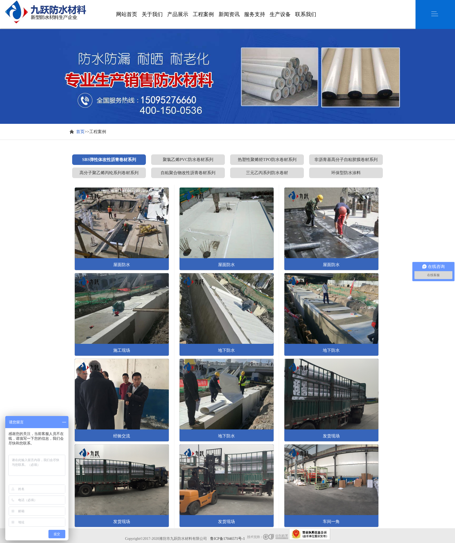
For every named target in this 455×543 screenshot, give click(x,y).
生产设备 (280, 4)
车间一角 (331, 521)
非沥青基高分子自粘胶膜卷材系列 (346, 159)
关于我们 (152, 4)
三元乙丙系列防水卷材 (267, 172)
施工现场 (121, 350)
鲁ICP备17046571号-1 (227, 539)
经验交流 (121, 436)
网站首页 (126, 4)
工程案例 (203, 4)
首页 (80, 131)
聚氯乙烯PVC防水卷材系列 (188, 159)
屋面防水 (121, 264)
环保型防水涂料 (346, 172)
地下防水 (226, 350)
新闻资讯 (229, 4)
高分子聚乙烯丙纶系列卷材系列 (109, 172)
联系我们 (305, 4)
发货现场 (121, 521)
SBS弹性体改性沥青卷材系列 (109, 159)
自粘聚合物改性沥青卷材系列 (188, 172)
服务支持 (254, 4)
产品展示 (177, 4)
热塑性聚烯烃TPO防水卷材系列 (267, 159)
